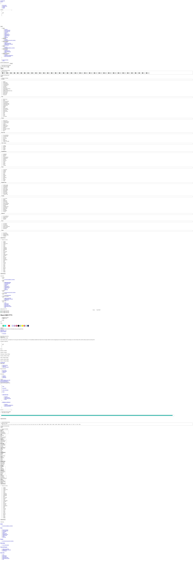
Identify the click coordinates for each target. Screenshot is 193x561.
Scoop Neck (5, 207)
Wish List (3, 372)
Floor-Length (5, 189)
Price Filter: (4, 66)
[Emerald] (3, 326)
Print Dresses (5, 108)
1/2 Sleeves (5, 223)
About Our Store (5, 365)
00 (8, 73)
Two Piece (5, 116)
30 (68, 73)
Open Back (5, 126)
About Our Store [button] (5, 394)
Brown (4, 267)
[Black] (18, 326)
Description (4, 333)
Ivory (4, 264)
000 (4, 73)
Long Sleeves (5, 225)
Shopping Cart (4, 6)
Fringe (4, 161)
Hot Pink (4, 257)
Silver (4, 270)
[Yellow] (22, 326)
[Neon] (1, 450)
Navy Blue (5, 251)
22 (52, 73)
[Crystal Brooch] (2, 455)
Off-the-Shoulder (6, 203)
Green (4, 244)
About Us (4, 375)
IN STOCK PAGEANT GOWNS (9, 292)
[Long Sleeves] (3, 477)
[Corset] (3, 442)
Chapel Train (5, 187)
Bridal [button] (3, 277)
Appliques (5, 154)
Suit (4, 113)
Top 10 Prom (6, 303)
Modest (4, 106)
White (4, 271)
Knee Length (5, 190)
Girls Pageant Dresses (6, 88)
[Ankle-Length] (2, 462)
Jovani (5, 288)
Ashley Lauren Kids (7, 298)
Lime (4, 245)
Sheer (4, 139)
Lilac (4, 253)
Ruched (4, 129)
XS (129, 73)
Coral (4, 263)
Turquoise (5, 247)
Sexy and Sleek (5, 109)
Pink (4, 256)
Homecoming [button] (4, 293)
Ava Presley (6, 284)
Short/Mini (5, 191)
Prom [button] (1, 527)
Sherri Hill (6, 289)
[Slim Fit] (2, 473)
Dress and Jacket (6, 101)
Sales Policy (4, 377)
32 (72, 73)
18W (86, 73)
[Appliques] (2, 453)
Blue (4, 250)
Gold (4, 266)
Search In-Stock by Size (6, 70)
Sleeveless (5, 228)
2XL (148, 73)
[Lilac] (15, 326)
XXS (125, 73)
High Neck (5, 200)
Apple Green (5, 243)
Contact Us (4, 366)
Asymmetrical (5, 186)
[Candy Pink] (24, 326)
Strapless (4, 209)
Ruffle (4, 163)
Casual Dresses (5, 83)
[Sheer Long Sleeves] (3, 478)
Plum (4, 260)
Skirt (4, 112)
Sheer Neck (5, 208)
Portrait (4, 205)
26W (105, 73)
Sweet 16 (4, 94)
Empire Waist (5, 217)
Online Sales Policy (3, 330)
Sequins (4, 165)
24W (101, 73)
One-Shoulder (5, 204)
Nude (4, 265)
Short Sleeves (5, 227)
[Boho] (3, 436)
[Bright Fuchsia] (7, 326)
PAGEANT (4, 388)
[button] (3, 28)
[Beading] (2, 454)
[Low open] (3, 446)
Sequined (4, 177)
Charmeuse (5, 169)
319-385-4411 (2, 0)
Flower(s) (4, 160)
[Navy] (28, 326)
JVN (5, 307)
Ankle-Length (5, 185)
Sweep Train (5, 192)
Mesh (4, 174)
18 (44, 73)
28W (110, 73)
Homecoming (5, 89)
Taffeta (4, 179)
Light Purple (5, 254)
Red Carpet (5, 93)
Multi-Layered (5, 125)
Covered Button (5, 135)
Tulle (4, 180)
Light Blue (5, 248)
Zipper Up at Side (6, 141)
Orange (4, 262)
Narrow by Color (5, 239)
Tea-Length (5, 193)
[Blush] (16, 326)
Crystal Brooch (5, 157)
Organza (4, 175)
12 (33, 73)
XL (143, 73)
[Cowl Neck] (2, 466)
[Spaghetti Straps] (3, 481)
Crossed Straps (5, 136)
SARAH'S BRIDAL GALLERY (5, 380)
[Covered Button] (3, 444)
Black (4, 268)
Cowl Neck (5, 198)
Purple (4, 252)
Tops (4, 114)
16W (81, 73)
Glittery (4, 145)
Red (4, 261)
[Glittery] (1, 448)
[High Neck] (2, 468)
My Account (4, 5)
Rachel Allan (6, 304)
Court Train (5, 188)
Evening (4, 86)
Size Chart (2, 329)
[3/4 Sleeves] (3, 476)
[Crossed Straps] (3, 445)
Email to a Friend (3, 331)
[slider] (173, 415)
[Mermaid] (2, 472)
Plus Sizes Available (6, 128)
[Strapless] (3, 482)
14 (37, 73)
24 (56, 73)
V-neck (4, 211)
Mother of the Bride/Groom (7, 90)
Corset (4, 123)
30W (115, 73)
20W (91, 73)
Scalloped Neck (5, 206)
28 (64, 73)
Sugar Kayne (4, 550)
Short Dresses (5, 111)
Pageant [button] (3, 290)
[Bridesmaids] (4, 431)
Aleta (5, 302)
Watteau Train (5, 194)
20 (48, 73)
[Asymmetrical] (2, 463)
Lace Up (4, 137)
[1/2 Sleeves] (3, 475)
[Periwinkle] (13, 326)
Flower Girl (5, 87)
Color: (1, 323)
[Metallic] (1, 449)
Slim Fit (4, 219)
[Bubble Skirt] (3, 439)
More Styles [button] (4, 300)
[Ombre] (1, 451)
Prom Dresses (5, 91)
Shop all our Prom (7, 282)
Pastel (4, 149)
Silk (4, 178)
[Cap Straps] (3, 480)
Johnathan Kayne (5, 534)
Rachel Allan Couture (7, 306)
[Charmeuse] (2, 457)
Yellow (4, 241)
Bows (4, 156)
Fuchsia (4, 258)
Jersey (4, 172)
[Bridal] (4, 430)
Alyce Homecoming (7, 295)
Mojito (4, 242)
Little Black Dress (6, 103)
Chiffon (4, 170)
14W (77, 73)
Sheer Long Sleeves (6, 226)
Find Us (1, 1)
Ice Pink (4, 255)
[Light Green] (20, 326)
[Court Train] (2, 464)
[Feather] (2, 459)
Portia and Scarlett (7, 305)
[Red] (9, 326)
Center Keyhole (5, 122)
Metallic (4, 146)
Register (3, 7)
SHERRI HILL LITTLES (6, 549)
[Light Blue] (26, 326)
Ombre (4, 148)
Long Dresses (5, 105)
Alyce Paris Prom (7, 283)
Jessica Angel (4, 533)
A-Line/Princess (6, 216)
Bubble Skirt (5, 120)
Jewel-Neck (5, 201)
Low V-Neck (5, 202)
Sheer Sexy (5, 110)
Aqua (4, 246)
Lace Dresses (5, 102)
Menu (1, 26)
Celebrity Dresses (6, 121)
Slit (3, 130)
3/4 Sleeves (5, 224)
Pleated (4, 127)
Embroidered (5, 158)
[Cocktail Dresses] (4, 433)
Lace (4, 162)
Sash (4, 164)
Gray (4, 269)
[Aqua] (5, 326)
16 (40, 73)
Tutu (4, 115)
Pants (4, 107)
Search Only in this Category (6, 65)
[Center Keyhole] (3, 441)
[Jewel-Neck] (2, 469)
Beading (4, 155)
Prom (3, 386)
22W (96, 73)
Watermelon (5, 259)
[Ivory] (11, 326)
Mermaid (4, 218)
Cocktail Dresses (6, 84)
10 (29, 73)
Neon (4, 147)
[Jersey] (2, 460)
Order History (4, 371)
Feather (4, 159)
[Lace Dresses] (3, 437)
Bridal (4, 81)
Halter (4, 199)
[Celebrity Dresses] (3, 440)
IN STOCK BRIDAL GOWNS (9, 279)
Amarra (5, 285)
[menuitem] (97, 5)
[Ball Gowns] (3, 435)
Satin (4, 176)
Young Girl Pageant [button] (5, 296)
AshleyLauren (6, 287)
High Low (5, 124)
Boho (4, 100)
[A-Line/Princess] (2, 471)
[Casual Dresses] (4, 432)
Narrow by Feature (5, 78)
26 (60, 73)
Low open (5, 138)
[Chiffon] (2, 458)
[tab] (97, 278)
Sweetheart (5, 210)
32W (120, 73)
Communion (5, 85)
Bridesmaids (5, 82)
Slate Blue (5, 249)
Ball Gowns (5, 99)
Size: (1, 321)
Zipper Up (5, 140)
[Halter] (2, 467)
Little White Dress (6, 104)
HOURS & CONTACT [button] (6, 402)
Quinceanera (5, 92)
